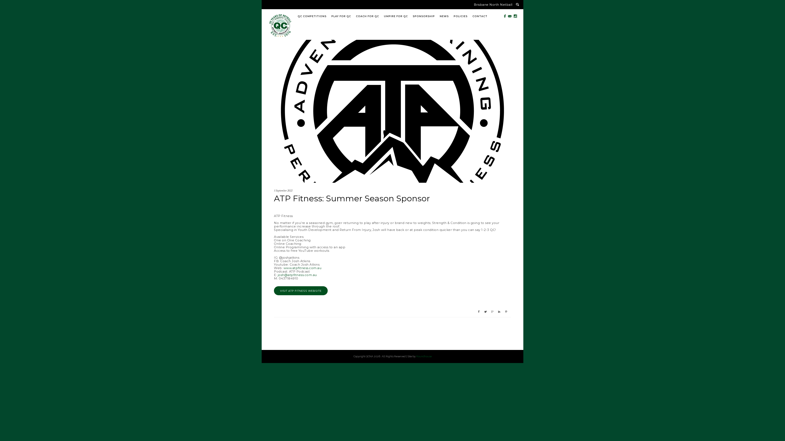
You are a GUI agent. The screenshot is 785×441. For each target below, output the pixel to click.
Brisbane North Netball (493, 5)
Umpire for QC (396, 16)
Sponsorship (424, 16)
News (444, 16)
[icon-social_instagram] (515, 16)
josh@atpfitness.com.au (297, 275)
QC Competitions (312, 16)
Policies (461, 16)
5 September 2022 (283, 191)
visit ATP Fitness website (301, 290)
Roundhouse (424, 356)
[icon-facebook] (506, 16)
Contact (479, 16)
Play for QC (341, 16)
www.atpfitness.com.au (303, 268)
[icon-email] (511, 16)
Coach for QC (367, 16)
